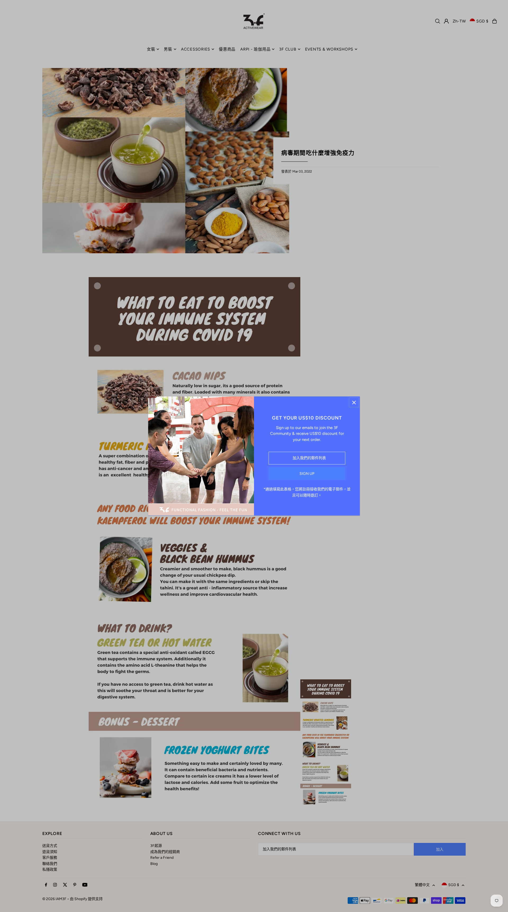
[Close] (354, 402)
